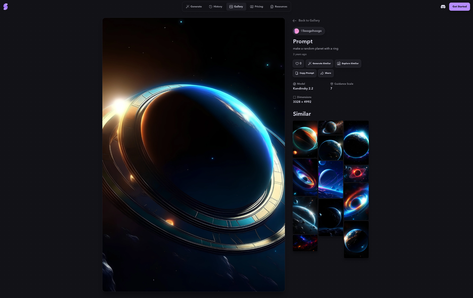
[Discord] (443, 6)
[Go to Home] (5, 6)
